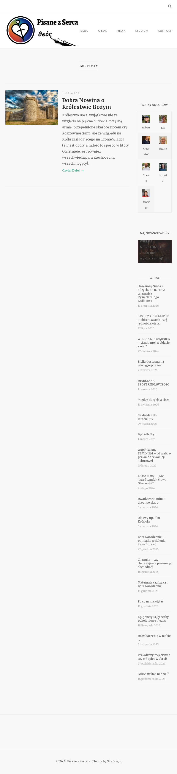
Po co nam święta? (150, 601)
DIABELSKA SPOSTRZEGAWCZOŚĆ (153, 382)
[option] (155, 251)
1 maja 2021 (71, 93)
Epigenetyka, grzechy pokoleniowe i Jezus (153, 619)
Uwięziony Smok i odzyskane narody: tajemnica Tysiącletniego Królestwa (151, 293)
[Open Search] (170, 6)
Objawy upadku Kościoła (149, 519)
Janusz (163, 148)
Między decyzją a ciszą (153, 400)
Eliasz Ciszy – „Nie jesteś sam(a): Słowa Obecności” (152, 479)
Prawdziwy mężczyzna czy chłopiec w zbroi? (154, 657)
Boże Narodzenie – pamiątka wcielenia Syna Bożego (152, 540)
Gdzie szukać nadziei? (153, 674)
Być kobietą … (147, 434)
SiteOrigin (114, 761)
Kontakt (165, 30)
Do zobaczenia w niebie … (154, 637)
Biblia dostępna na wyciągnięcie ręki (151, 363)
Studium (141, 30)
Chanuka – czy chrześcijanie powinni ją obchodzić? (155, 563)
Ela (163, 127)
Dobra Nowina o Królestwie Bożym (86, 103)
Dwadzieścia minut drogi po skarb (151, 500)
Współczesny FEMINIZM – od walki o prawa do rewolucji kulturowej (154, 455)
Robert (146, 127)
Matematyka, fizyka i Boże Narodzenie (153, 584)
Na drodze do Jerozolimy (147, 417)
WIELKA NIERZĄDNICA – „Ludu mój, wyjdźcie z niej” (154, 342)
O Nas (102, 30)
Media (121, 30)
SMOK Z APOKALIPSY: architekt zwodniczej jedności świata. (153, 319)
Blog (84, 30)
